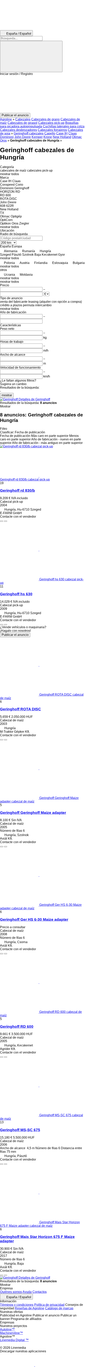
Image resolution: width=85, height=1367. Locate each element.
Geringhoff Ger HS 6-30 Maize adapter (34, 919)
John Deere (22, 137)
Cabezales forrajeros (52, 130)
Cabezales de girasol (22, 123)
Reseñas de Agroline (29, 1308)
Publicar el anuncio (15, 634)
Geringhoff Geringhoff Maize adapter (33, 813)
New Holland (62, 137)
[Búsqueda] (31, 56)
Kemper (37, 137)
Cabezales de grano (45, 119)
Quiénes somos (11, 1291)
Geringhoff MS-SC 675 (20, 1130)
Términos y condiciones (16, 1304)
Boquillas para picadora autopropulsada (39, 124)
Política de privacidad (49, 1304)
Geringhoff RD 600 (16, 1026)
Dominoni (7, 137)
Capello (49, 133)
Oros (3, 140)
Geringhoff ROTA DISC (20, 709)
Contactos (39, 1291)
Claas (72, 133)
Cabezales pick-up (51, 123)
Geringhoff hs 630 (16, 594)
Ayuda (27, 1291)
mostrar (7, 395)
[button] (42, 94)
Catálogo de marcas (59, 1308)
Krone (47, 137)
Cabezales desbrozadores (18, 130)
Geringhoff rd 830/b (17, 490)
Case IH (62, 133)
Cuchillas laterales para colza (63, 126)
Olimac (77, 137)
